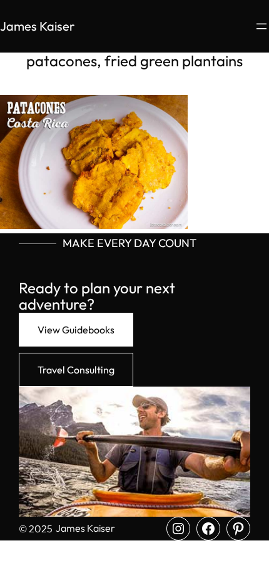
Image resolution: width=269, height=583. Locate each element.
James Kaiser (37, 26)
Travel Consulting (76, 369)
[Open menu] (261, 26)
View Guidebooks (76, 329)
